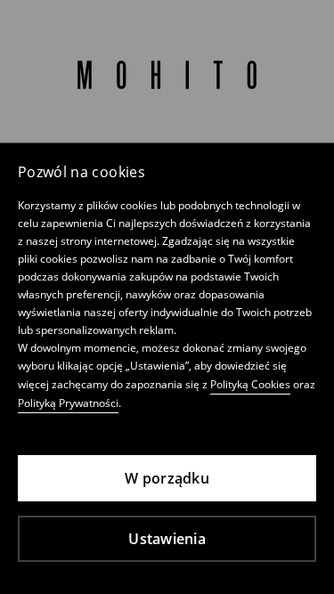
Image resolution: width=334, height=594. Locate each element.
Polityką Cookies (250, 384)
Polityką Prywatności (68, 403)
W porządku (167, 478)
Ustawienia (167, 539)
